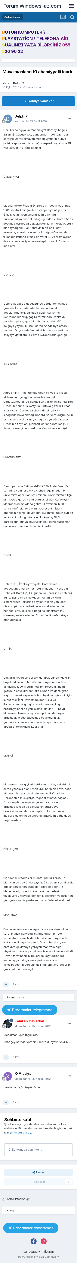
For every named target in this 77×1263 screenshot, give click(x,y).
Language (31, 1251)
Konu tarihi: (31, 121)
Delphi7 (18, 83)
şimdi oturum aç (20, 1132)
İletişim (49, 1251)
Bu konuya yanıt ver (38, 101)
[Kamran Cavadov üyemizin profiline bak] (7, 1023)
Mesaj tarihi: (33, 1026)
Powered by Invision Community (38, 1256)
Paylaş (39, 1172)
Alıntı (16, 984)
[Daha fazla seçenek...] (69, 118)
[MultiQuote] (6, 984)
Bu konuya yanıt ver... (26, 1149)
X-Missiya (23, 1073)
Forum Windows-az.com (32, 6)
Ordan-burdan (33, 87)
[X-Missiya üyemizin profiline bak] (7, 1076)
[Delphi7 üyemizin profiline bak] (7, 119)
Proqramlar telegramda (31, 1010)
